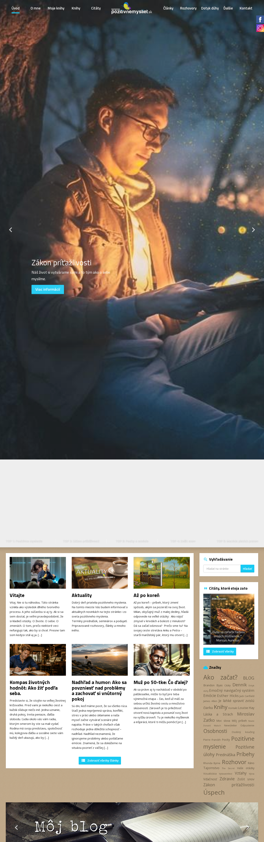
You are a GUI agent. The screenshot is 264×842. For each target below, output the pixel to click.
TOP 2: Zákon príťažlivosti (81, 541)
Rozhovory (188, 8)
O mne (36, 8)
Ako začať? (220, 677)
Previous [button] (10, 273)
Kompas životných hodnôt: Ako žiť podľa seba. (34, 687)
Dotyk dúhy (210, 8)
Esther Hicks (228, 695)
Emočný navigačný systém (231, 690)
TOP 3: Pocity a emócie (132, 541)
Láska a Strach (218, 714)
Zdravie (227, 779)
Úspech (214, 792)
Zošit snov (245, 779)
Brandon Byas (213, 685)
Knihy (76, 8)
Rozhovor (234, 762)
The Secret (228, 768)
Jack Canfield (246, 696)
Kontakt (246, 8)
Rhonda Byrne (211, 763)
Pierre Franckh (212, 739)
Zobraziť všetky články (100, 760)
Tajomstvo (211, 768)
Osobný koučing (243, 732)
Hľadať (247, 568)
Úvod (16, 8)
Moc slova (223, 720)
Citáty (96, 8)
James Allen (210, 701)
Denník (239, 685)
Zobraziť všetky (220, 651)
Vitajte (17, 595)
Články (168, 8)
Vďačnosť (210, 779)
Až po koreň (146, 595)
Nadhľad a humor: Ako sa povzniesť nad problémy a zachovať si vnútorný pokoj (99, 690)
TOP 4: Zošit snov (182, 541)
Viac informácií (47, 289)
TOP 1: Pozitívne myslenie (24, 541)
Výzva (251, 773)
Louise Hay (246, 708)
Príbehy (245, 754)
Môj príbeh (239, 720)
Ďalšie (228, 8)
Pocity (226, 739)
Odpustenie (247, 725)
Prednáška (225, 754)
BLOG (248, 678)
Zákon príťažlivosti (228, 784)
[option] (132, 273)
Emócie (209, 695)
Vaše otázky (245, 768)
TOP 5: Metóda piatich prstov (237, 541)
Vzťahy (241, 773)
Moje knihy (56, 8)
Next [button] (253, 273)
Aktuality (82, 595)
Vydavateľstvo (225, 773)
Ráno (251, 763)
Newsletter (230, 725)
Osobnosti (215, 731)
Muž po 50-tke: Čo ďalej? (161, 682)
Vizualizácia (210, 773)
